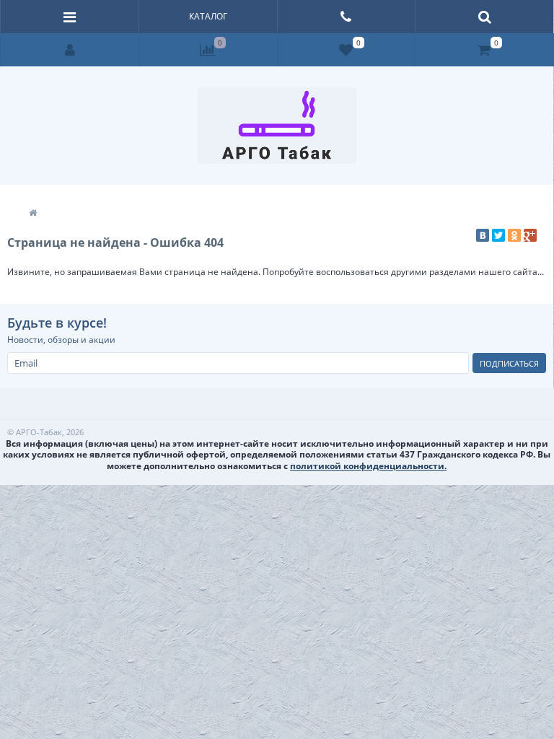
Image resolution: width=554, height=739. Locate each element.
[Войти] (70, 49)
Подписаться (509, 363)
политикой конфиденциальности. (368, 466)
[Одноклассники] (514, 235)
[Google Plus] (530, 235)
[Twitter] (498, 235)
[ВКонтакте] (482, 235)
